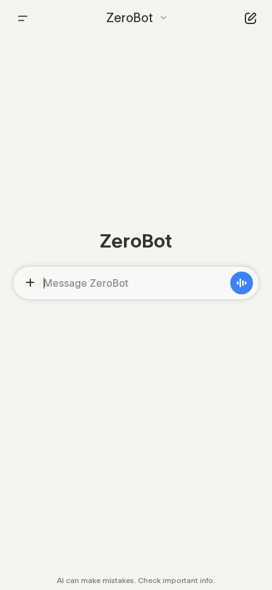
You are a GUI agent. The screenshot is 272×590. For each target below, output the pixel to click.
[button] (136, 18)
